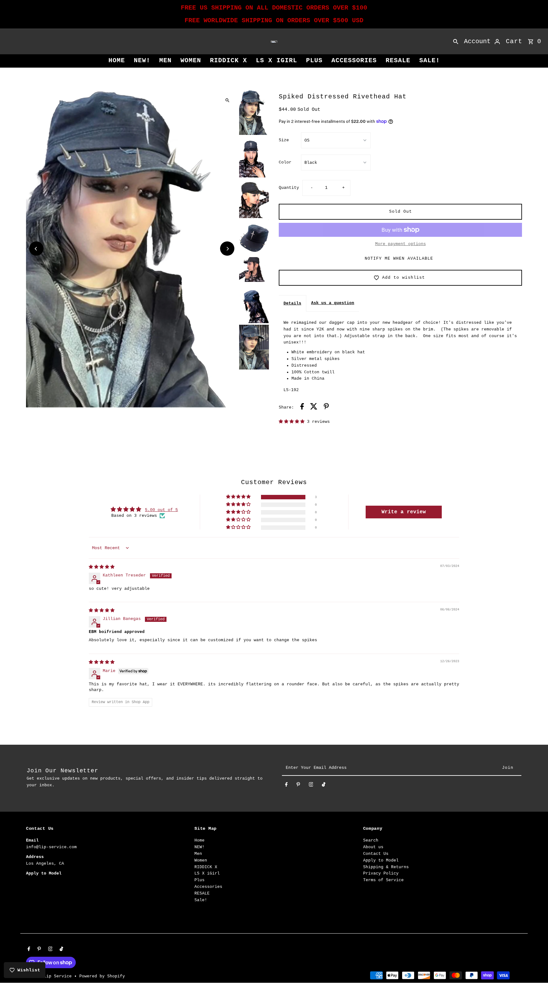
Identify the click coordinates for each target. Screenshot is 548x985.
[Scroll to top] (534, 968)
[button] (293, 421)
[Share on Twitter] (313, 407)
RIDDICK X (228, 60)
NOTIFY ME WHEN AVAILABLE (399, 258)
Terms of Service (383, 880)
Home (116, 60)
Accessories (354, 60)
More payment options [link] (400, 244)
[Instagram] (311, 785)
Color (285, 162)
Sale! (429, 60)
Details (292, 303)
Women (190, 60)
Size (284, 140)
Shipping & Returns (386, 866)
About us (373, 847)
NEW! (142, 60)
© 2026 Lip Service (50, 976)
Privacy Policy (381, 873)
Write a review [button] (404, 512)
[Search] (456, 41)
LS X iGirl (276, 60)
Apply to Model (381, 860)
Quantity (289, 187)
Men (165, 60)
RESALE (398, 60)
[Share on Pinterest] (326, 407)
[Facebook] (286, 785)
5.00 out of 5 (161, 510)
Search (370, 840)
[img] (101, 567)
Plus (314, 60)
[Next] (227, 249)
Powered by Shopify (102, 976)
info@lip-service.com (51, 847)
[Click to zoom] (227, 100)
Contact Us (375, 853)
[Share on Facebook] (302, 407)
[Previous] (36, 249)
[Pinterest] (298, 785)
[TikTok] (323, 785)
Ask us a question (332, 303)
